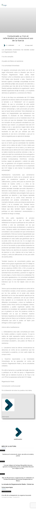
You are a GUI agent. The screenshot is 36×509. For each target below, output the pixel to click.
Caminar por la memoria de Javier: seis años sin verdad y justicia (18, 455)
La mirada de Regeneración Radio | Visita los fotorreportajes (18, 485)
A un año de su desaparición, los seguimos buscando (16, 495)
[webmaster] (4, 45)
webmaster (11, 45)
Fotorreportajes (6, 491)
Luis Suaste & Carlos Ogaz (7, 497)
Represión (18, 48)
